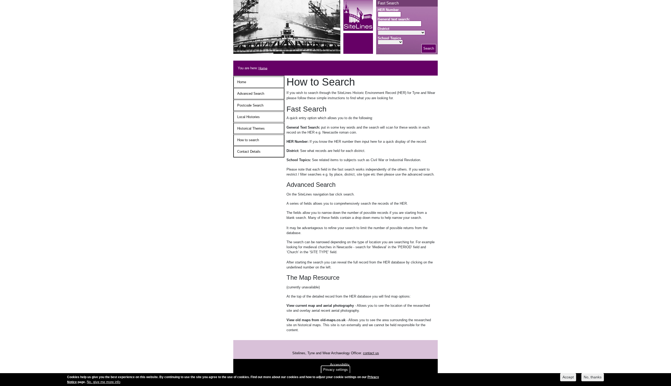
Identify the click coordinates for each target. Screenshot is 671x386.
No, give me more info (103, 382)
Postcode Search (250, 105)
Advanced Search (250, 94)
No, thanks (593, 377)
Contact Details (249, 152)
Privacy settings (335, 370)
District (383, 29)
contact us (371, 353)
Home (262, 68)
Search (428, 48)
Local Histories (248, 117)
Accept (568, 377)
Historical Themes (251, 128)
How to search (248, 140)
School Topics (389, 38)
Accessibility (339, 365)
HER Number (388, 10)
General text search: (394, 19)
